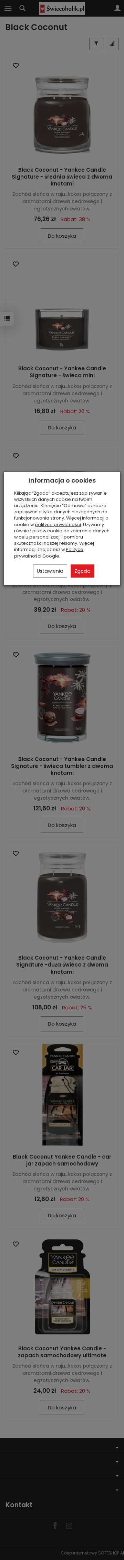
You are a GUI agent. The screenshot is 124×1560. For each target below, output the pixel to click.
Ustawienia (50, 571)
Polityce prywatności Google (48, 552)
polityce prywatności (58, 524)
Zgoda (82, 571)
